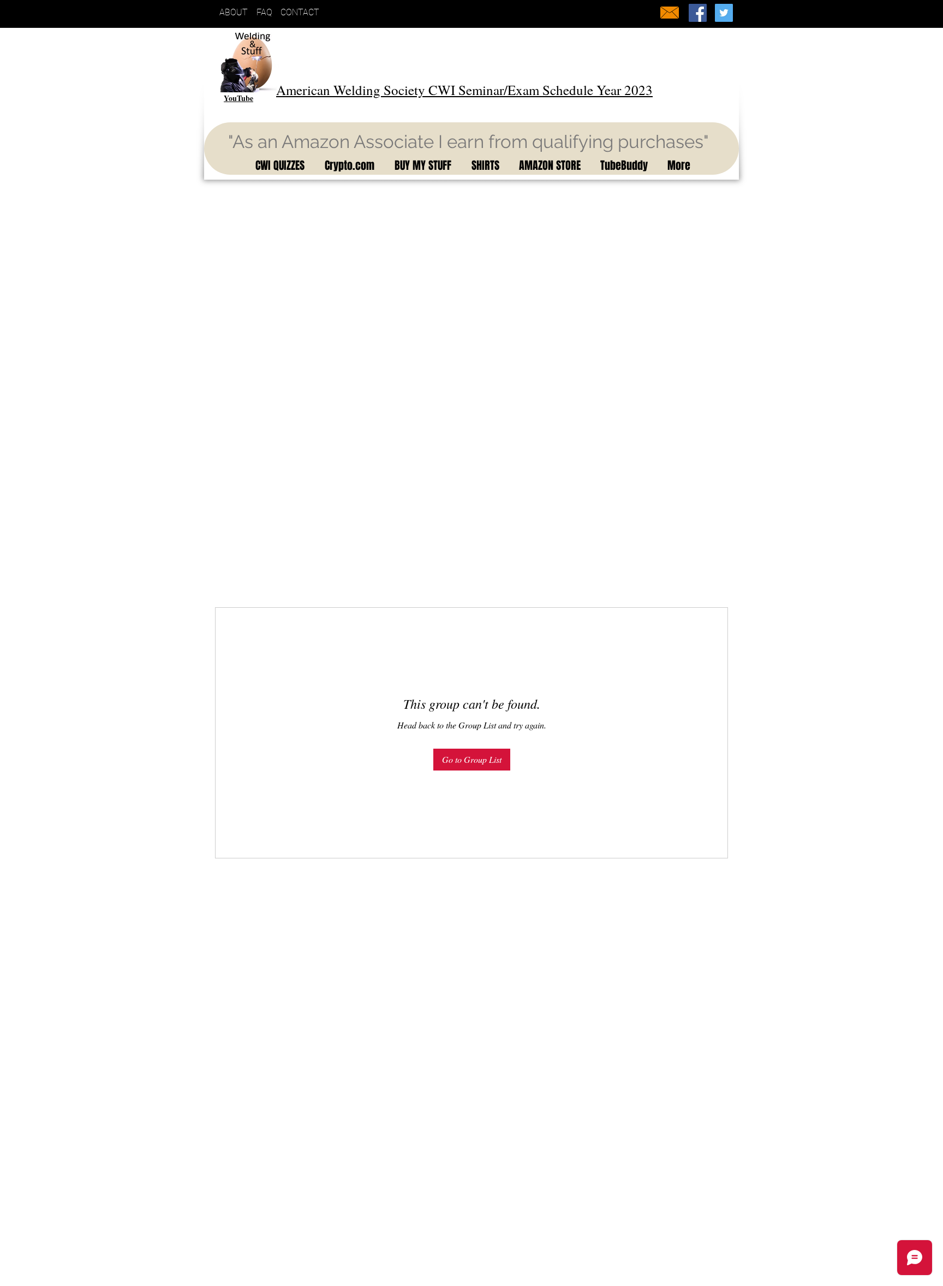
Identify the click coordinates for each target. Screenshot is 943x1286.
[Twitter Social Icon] (724, 13)
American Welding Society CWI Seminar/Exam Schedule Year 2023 (464, 90)
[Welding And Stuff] (698, 13)
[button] (278, 165)
